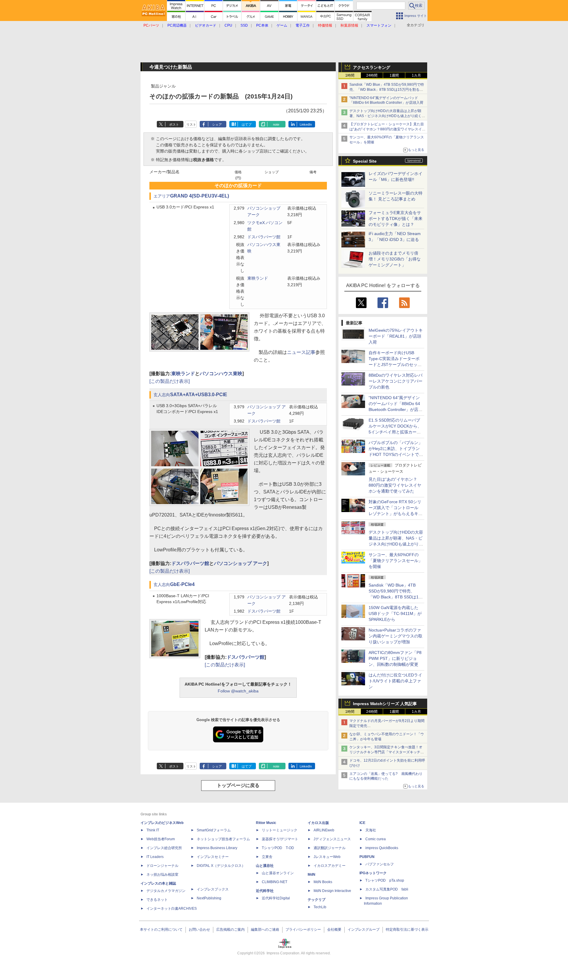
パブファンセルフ (379, 864)
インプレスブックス (213, 889)
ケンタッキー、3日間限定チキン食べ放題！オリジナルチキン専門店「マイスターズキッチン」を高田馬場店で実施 (385, 752)
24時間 (371, 75)
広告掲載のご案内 (230, 929)
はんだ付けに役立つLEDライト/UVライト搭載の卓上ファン (395, 681)
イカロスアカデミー (330, 866)
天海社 (370, 830)
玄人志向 (162, 395)
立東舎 (267, 857)
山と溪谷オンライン (278, 873)
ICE (362, 823)
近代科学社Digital (276, 898)
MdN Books (323, 882)
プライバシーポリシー (303, 929)
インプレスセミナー (213, 857)
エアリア (162, 196)
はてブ (246, 124)
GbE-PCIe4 (182, 584)
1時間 (349, 75)
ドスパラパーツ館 (263, 237)
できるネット (157, 900)
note (276, 124)
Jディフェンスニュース (332, 839)
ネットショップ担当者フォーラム (223, 839)
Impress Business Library (217, 848)
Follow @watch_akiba (238, 691)
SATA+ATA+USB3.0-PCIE (198, 394)
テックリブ (316, 900)
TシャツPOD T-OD (278, 848)
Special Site (365, 161)
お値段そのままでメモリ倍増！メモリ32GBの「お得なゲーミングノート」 (395, 259)
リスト (191, 124)
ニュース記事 (301, 352)
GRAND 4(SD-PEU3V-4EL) (199, 195)
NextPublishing (209, 898)
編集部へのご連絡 (265, 929)
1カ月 (416, 75)
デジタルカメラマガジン (165, 891)
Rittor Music (266, 823)
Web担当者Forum (160, 839)
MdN (311, 874)
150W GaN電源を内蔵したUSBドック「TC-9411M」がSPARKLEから (395, 613)
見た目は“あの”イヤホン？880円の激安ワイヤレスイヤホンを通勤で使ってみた (395, 485)
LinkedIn (306, 124)
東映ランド (257, 278)
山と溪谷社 (265, 866)
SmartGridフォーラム (214, 830)
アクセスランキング (371, 67)
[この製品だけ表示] (169, 381)
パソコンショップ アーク (240, 563)
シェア (217, 124)
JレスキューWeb (327, 857)
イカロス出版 (318, 823)
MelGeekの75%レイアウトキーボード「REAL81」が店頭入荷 (396, 336)
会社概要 (334, 929)
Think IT (152, 830)
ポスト (174, 124)
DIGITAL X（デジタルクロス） (221, 866)
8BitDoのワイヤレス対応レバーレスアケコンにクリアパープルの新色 (395, 381)
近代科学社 (265, 891)
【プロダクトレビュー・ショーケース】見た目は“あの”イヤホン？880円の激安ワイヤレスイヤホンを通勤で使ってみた (387, 129)
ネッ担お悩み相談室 (162, 874)
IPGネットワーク (373, 873)
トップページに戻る (238, 785)
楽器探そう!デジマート (280, 839)
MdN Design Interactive (332, 891)
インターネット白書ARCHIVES (171, 908)
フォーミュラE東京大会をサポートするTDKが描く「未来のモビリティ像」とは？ (395, 218)
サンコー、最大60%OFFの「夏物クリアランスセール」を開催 (395, 560)
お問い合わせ (199, 929)
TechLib (320, 907)
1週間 (394, 75)
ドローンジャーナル (162, 866)
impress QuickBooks (381, 848)
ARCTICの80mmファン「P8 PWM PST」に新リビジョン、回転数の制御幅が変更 (395, 658)
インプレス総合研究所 (164, 848)
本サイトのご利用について (161, 929)
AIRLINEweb (324, 830)
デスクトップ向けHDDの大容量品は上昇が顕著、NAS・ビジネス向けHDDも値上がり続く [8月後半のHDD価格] (387, 116)
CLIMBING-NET (274, 882)
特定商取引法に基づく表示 (407, 929)
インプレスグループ (364, 929)
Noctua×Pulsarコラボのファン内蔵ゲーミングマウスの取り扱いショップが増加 (395, 636)
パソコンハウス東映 (221, 373)
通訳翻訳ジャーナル (330, 848)
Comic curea (375, 839)
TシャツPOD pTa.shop (384, 880)
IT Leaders (155, 857)
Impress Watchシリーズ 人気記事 (385, 703)
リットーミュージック (279, 830)
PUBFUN (367, 857)
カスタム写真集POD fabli (386, 889)
